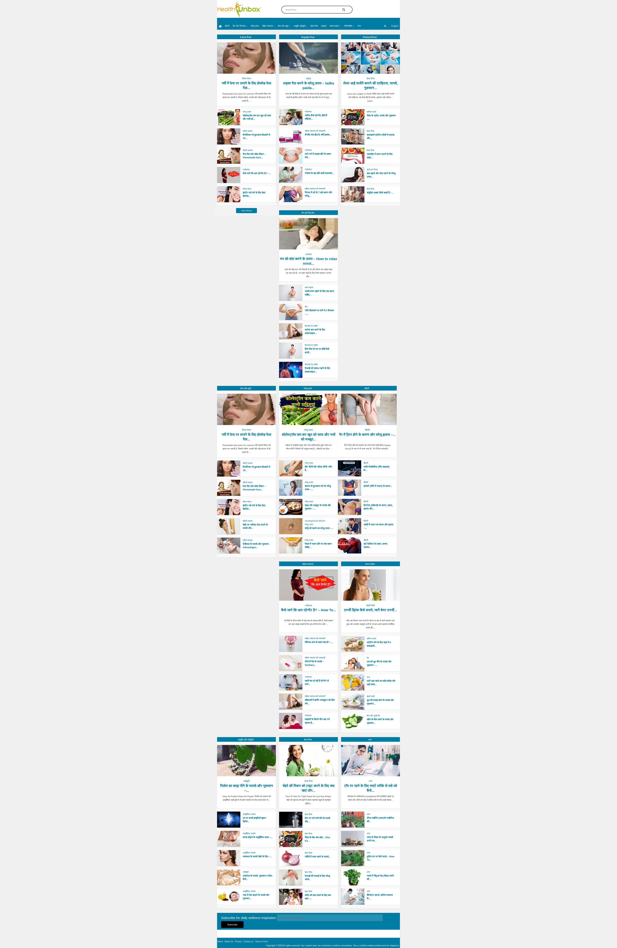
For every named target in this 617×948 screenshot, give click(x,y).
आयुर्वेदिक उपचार (249, 814)
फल (368, 677)
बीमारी (227, 26)
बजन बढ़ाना (309, 287)
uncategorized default (315, 521)
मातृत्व (308, 78)
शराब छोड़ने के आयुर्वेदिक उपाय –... (258, 837)
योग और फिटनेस (239, 26)
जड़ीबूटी (246, 781)
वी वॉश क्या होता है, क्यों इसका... (318, 134)
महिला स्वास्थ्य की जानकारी (315, 131)
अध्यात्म (308, 254)
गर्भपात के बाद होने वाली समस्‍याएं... (319, 173)
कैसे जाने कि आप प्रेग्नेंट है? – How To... (308, 610)
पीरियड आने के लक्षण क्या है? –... (319, 642)
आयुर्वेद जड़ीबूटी (299, 26)
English (394, 26)
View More (246, 210)
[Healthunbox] (239, 9)
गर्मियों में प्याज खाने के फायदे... (318, 856)
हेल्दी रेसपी (370, 605)
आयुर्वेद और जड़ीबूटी (246, 739)
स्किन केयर (246, 78)
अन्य (359, 26)
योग (306, 306)
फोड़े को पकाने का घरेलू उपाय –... (319, 528)
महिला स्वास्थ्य (267, 26)
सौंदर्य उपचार (248, 131)
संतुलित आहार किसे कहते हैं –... (380, 192)
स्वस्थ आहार (334, 26)
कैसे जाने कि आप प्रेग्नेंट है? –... (257, 173)
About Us (228, 941)
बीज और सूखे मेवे (373, 715)
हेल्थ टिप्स (314, 26)
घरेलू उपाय (255, 26)
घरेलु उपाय (308, 388)
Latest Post (245, 37)
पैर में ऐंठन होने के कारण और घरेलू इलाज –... (367, 435)
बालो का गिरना (372, 169)
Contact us (248, 941)
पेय (368, 658)
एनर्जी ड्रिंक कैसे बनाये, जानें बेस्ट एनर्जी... (370, 610)
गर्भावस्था (246, 169)
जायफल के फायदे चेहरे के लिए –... (257, 856)
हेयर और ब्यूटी (283, 26)
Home (220, 941)
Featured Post (370, 37)
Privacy (238, 941)
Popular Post (307, 37)
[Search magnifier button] (343, 9)
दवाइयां (323, 26)
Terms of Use (261, 941)
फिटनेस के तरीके (311, 326)
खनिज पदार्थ (371, 112)
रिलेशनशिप (348, 26)
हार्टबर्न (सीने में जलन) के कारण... (378, 486)
